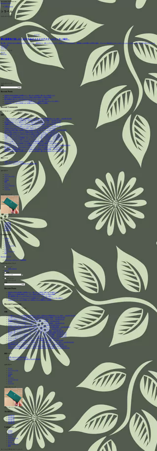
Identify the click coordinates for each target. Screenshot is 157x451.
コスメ (6, 178)
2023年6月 (7, 223)
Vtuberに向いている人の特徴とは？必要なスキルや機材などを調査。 (26, 103)
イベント (7, 183)
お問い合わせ (12, 269)
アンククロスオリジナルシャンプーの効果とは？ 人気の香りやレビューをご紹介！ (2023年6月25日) (37, 145)
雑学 (5, 182)
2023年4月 (7, 224)
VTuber (6, 180)
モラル (6, 187)
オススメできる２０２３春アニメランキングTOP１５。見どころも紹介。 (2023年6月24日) (33, 139)
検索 (2, 85)
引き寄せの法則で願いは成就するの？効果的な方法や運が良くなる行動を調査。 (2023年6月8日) (35, 130)
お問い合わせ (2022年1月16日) (14, 162)
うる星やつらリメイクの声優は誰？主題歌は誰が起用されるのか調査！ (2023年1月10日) (33, 120)
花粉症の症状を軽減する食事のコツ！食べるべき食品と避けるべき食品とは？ (29, 95)
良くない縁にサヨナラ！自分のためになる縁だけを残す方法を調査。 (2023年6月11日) (32, 134)
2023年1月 (7, 228)
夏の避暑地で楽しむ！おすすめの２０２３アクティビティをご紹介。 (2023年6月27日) (32, 147)
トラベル (7, 189)
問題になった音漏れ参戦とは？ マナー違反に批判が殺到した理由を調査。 (28, 97)
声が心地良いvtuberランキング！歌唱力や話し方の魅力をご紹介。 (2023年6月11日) (31, 132)
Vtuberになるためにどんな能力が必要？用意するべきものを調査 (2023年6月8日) (30, 128)
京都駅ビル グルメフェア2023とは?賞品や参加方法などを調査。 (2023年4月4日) (30, 124)
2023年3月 (7, 226)
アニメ (6, 174)
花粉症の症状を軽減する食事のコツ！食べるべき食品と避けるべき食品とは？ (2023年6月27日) (35, 151)
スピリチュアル (9, 176)
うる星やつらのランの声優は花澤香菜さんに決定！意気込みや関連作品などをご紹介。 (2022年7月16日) (38, 118)
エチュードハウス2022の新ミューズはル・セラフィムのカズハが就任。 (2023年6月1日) (32, 126)
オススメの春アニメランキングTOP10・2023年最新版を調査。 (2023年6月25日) (30, 141)
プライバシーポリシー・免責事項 (15, 260)
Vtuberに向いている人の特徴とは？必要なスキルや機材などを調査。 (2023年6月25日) (32, 143)
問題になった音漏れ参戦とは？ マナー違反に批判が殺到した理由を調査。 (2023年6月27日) (33, 149)
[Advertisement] (78, 69)
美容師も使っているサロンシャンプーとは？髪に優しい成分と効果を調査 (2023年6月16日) (33, 136)
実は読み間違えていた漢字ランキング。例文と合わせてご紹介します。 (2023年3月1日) (32, 122)
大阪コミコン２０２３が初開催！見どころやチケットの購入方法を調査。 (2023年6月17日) (33, 137)
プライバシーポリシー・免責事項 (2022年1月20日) (20, 163)
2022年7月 (7, 230)
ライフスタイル (9, 185)
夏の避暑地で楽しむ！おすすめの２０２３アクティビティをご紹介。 (26, 99)
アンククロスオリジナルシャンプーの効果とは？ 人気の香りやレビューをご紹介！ (32, 101)
